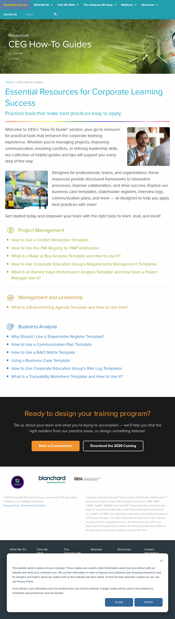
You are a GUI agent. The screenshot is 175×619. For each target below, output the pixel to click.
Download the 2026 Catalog (113, 445)
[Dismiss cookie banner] (161, 561)
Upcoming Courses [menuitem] (15, 5)
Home (10, 82)
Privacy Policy (11, 505)
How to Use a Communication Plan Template (51, 344)
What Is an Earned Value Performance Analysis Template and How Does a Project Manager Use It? (84, 275)
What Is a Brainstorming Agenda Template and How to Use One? (69, 307)
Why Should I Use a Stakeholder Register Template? (57, 336)
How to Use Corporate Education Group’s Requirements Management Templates (84, 264)
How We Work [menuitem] (66, 5)
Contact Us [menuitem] (10, 14)
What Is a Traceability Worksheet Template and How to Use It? (67, 376)
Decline (148, 602)
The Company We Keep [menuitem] (98, 5)
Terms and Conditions (33, 505)
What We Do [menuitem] (41, 5)
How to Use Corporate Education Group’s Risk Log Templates (66, 368)
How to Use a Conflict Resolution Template (49, 240)
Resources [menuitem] (147, 5)
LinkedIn (17, 53)
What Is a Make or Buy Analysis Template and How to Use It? (66, 256)
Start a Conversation (55, 445)
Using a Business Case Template (40, 360)
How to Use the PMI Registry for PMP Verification (55, 248)
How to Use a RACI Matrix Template (43, 352)
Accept (119, 602)
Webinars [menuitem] (127, 5)
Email (15, 58)
